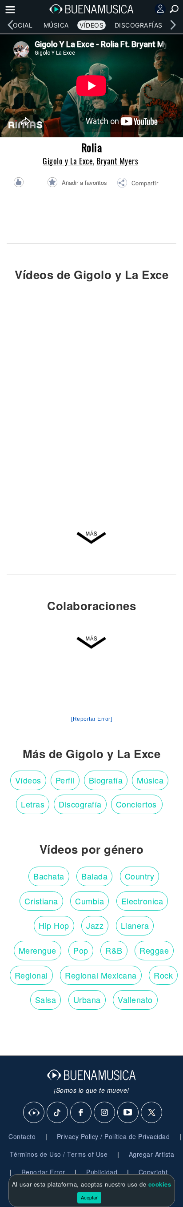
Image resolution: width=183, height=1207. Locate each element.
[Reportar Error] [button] (91, 719)
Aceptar (89, 1197)
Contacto (22, 1136)
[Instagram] (104, 1112)
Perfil (65, 780)
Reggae (154, 950)
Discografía (80, 804)
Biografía (106, 780)
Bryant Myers (117, 161)
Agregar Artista (152, 1154)
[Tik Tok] (57, 1112)
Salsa (45, 999)
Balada (94, 876)
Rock (163, 975)
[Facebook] (81, 1112)
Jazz (94, 925)
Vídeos (91, 25)
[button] (137, 184)
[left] (10, 25)
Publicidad (101, 1171)
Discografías (139, 25)
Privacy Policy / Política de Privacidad (113, 1136)
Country (140, 876)
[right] (172, 25)
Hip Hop (54, 925)
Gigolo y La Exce (68, 161)
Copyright (153, 1171)
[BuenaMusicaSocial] (34, 1112)
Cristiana (41, 901)
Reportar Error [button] (43, 1171)
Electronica (142, 901)
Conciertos (136, 804)
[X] (152, 1112)
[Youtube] (128, 1112)
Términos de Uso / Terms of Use (58, 1154)
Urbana (87, 999)
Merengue (37, 950)
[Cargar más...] (91, 542)
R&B (114, 950)
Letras (32, 804)
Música (56, 25)
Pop (80, 950)
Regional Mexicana (101, 975)
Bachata (48, 876)
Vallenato (135, 999)
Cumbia (89, 901)
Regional (31, 975)
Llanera (135, 925)
